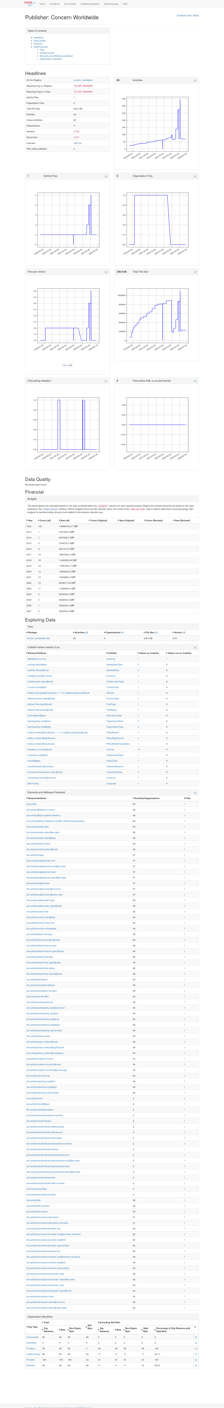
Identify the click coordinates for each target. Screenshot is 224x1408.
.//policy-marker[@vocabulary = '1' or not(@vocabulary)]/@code (57, 732)
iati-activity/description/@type (41, 985)
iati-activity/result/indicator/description (44, 1137)
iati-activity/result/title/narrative (41, 1194)
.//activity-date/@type (37, 664)
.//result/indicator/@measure (40, 766)
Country (110, 749)
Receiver (31, 1365)
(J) (195, 80)
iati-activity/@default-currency (41, 809)
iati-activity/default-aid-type (39, 934)
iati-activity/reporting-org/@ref (41, 1081)
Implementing (33, 1354)
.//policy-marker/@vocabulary (41, 743)
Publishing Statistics (90, 3)
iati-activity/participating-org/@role (43, 1019)
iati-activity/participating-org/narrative (44, 1030)
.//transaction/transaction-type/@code (45, 772)
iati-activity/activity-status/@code (42, 849)
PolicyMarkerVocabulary (118, 743)
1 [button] (138, 658)
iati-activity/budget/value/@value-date (45, 894)
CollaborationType (115, 681)
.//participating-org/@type (39, 726)
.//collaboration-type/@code (40, 681)
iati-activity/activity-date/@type (41, 837)
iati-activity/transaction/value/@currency (46, 1302)
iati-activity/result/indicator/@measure (45, 1132)
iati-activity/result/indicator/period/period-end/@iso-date (53, 1160)
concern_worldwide (83, 80)
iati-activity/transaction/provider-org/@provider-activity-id (53, 1234)
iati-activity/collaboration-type (40, 900)
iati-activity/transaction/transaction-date (45, 1273)
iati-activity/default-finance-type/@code (45, 951)
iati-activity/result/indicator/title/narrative (45, 1183)
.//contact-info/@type (36, 687)
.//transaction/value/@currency (41, 777)
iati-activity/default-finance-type (41, 945)
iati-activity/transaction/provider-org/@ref (46, 1239)
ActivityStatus (113, 670)
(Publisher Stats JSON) (188, 15)
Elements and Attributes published (56, 55)
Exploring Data (111, 3)
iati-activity (32, 803)
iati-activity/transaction (37, 1211)
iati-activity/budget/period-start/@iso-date (46, 877)
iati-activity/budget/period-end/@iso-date (46, 866)
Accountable (33, 1337)
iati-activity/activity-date (38, 826)
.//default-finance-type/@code (41, 698)
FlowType (111, 704)
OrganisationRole (115, 721)
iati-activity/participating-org (40, 1002)
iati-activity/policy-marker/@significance (45, 1047)
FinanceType (113, 698)
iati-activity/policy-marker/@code (42, 1041)
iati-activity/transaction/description (43, 1217)
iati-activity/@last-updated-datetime (43, 815)
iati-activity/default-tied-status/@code (44, 973)
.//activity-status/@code (38, 670)
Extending (31, 1342)
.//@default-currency (36, 658)
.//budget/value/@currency (39, 675)
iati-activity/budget (35, 854)
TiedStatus (112, 709)
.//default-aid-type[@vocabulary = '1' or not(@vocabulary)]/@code (58, 692)
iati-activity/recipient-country (40, 1058)
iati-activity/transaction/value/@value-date (47, 1307)
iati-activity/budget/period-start (41, 871)
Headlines (55, 3)
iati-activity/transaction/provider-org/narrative (48, 1245)
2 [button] (138, 670)
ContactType (113, 687)
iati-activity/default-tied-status (41, 968)
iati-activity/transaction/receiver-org (43, 1251)
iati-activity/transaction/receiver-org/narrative (48, 1268)
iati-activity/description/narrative (42, 990)
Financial (38, 43)
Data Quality (70, 3)
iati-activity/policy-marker (38, 1036)
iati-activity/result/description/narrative (45, 1115)
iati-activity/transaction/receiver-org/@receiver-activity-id (53, 1256)
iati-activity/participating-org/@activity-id (46, 1007)
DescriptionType (114, 715)
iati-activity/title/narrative (38, 1205)
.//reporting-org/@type (37, 755)
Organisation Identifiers (51, 58)
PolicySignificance (115, 738)
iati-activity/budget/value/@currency (44, 888)
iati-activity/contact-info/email (40, 922)
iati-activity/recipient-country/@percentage (47, 1069)
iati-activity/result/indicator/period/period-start (48, 1166)
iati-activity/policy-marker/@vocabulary (45, 1053)
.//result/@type (34, 760)
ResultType (112, 760)
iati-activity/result (35, 1098)
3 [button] (138, 721)
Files (42, 49)
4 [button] (138, 664)
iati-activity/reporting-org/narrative (43, 1092)
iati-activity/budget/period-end (41, 860)
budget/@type (50, 509)
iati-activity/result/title (36, 1188)
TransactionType (114, 772)
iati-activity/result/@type (38, 1103)
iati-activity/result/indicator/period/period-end (48, 1154)
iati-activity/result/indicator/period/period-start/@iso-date (53, 1171)
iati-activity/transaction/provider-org (43, 1228)
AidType (110, 692)
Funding (31, 1348)
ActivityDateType (115, 664)
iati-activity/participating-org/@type (43, 1024)
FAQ (125, 3)
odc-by (78, 143)
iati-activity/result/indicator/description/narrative (49, 1143)
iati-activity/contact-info (37, 911)
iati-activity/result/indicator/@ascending (45, 1126)
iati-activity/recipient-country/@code (44, 1064)
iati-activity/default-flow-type (40, 956)
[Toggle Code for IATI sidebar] (30, 4)
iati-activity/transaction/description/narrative (47, 1222)
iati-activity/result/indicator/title (41, 1177)
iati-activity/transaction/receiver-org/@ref (46, 1262)
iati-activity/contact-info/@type (41, 917)
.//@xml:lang (33, 783)
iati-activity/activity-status (38, 843)
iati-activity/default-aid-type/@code (43, 939)
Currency (111, 658)
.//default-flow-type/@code (39, 704)
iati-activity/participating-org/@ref (42, 1013)
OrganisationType (115, 726)
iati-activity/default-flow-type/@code (44, 962)
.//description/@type (36, 715)
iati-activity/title (34, 1200)
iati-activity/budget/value (38, 883)
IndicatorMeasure (115, 766)
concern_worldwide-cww (38, 638)
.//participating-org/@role (38, 721)
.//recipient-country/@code (39, 749)
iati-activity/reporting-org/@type (42, 1086)
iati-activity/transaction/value (40, 1296)
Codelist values (47, 52)
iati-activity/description (37, 979)
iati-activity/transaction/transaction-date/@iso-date (51, 1279)
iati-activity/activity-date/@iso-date (43, 832)
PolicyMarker (113, 732)
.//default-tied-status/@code (40, 709)
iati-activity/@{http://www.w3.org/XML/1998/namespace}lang (55, 820)
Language (111, 783)
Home (42, 3)
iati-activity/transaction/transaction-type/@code (49, 1290)
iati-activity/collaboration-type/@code (44, 905)
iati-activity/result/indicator (39, 1120)
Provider (31, 1359)
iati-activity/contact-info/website (41, 928)
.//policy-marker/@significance (41, 738)
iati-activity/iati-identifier (38, 996)
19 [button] (139, 749)
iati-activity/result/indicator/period (42, 1149)
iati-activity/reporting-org (38, 1075)
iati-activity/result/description (40, 1109)
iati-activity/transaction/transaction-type (45, 1285)
